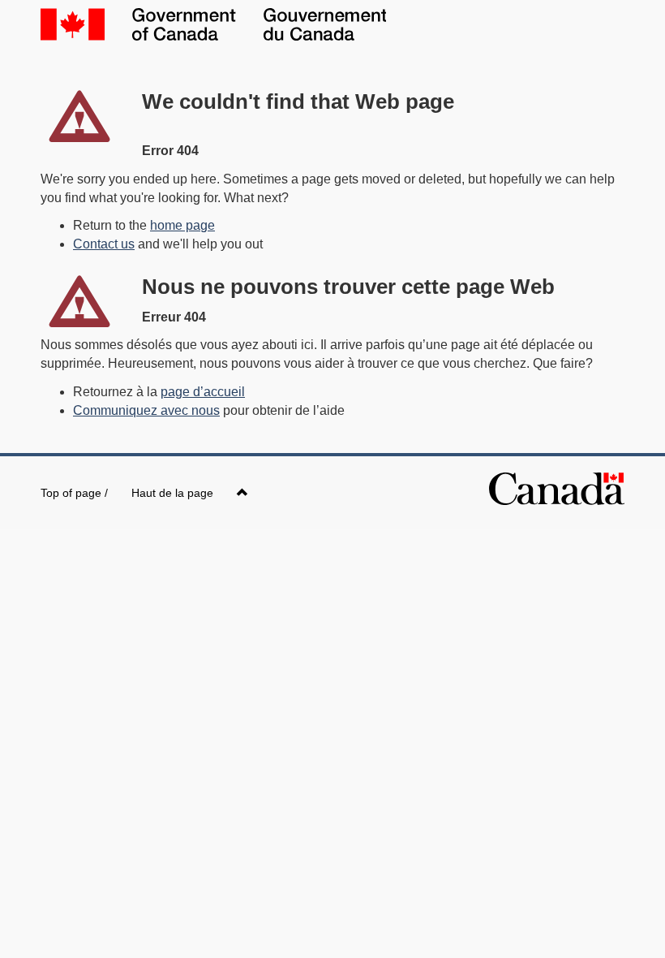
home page (182, 225)
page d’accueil (203, 392)
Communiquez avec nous (146, 410)
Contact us (104, 244)
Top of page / (127, 492)
